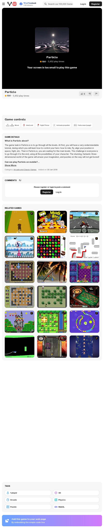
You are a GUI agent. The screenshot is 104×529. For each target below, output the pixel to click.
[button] (10, 165)
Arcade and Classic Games (25, 169)
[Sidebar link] (3, 4)
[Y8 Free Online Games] (12, 4)
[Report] (96, 93)
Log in (83, 4)
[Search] (45, 3)
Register (95, 4)
